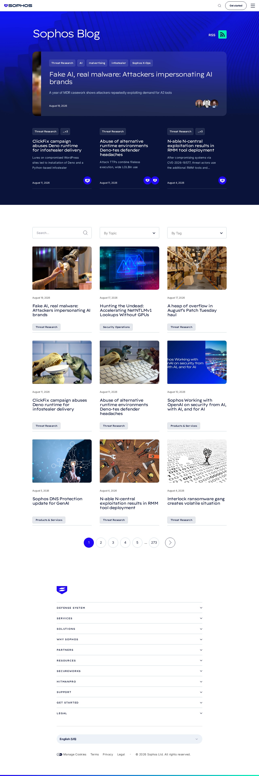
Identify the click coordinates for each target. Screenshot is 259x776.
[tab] (129, 607)
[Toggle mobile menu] (253, 6)
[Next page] (170, 543)
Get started (236, 5)
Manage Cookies (74, 754)
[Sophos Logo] (18, 5)
